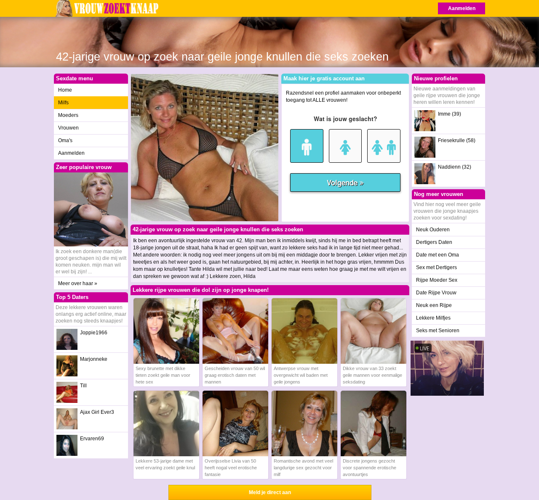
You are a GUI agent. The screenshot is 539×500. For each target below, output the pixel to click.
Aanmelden (461, 8)
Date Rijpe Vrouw (436, 293)
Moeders (68, 115)
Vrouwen (68, 128)
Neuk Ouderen (433, 230)
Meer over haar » (77, 283)
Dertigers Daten (434, 242)
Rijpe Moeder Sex (436, 280)
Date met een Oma (437, 255)
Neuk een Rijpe (434, 305)
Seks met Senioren (437, 330)
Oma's (65, 140)
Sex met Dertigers (436, 267)
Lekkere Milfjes (433, 318)
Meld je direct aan (270, 492)
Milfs (63, 103)
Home (65, 90)
